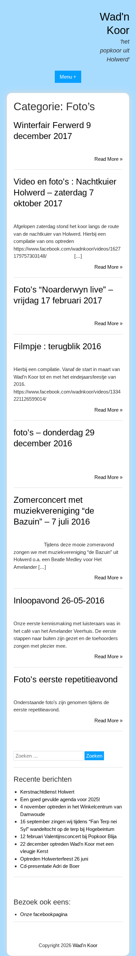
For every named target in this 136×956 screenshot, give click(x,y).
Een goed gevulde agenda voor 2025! (60, 799)
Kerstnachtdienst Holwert (47, 792)
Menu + (68, 77)
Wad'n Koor (85, 945)
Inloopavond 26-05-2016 (59, 600)
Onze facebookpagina (43, 914)
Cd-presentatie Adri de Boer (50, 866)
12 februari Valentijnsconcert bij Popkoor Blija (68, 836)
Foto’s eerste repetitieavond (66, 679)
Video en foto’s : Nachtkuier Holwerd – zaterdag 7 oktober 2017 (65, 192)
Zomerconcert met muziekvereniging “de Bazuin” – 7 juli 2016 (54, 511)
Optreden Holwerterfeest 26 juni (54, 859)
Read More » (108, 159)
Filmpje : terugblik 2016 (57, 346)
